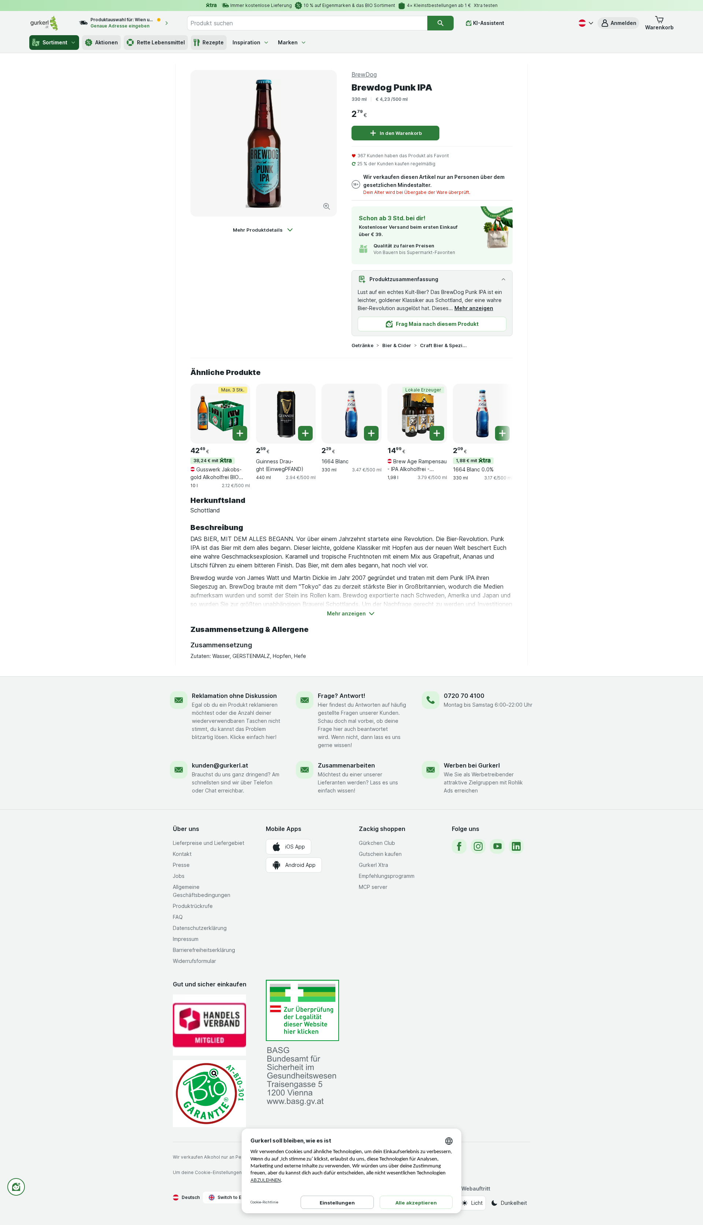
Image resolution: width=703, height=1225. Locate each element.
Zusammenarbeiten (346, 765)
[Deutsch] (585, 23)
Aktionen (106, 42)
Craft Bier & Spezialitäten (443, 345)
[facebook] (459, 846)
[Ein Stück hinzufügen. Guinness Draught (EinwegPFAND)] (305, 433)
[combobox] (307, 23)
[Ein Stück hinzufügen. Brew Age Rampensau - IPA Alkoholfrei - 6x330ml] (436, 433)
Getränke (362, 345)
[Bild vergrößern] (326, 206)
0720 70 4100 (464, 695)
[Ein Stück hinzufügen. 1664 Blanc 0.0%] (502, 433)
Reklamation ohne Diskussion (234, 695)
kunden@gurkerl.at (220, 765)
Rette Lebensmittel (161, 42)
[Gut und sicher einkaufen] (209, 1093)
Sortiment (54, 42)
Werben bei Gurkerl (472, 765)
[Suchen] (440, 23)
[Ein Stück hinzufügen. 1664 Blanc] (371, 433)
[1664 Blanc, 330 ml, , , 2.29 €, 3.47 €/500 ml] (351, 414)
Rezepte (213, 42)
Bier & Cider (396, 345)
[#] (302, 1010)
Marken (288, 42)
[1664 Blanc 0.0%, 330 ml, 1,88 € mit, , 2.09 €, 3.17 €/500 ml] (483, 414)
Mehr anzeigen (473, 308)
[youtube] (497, 846)
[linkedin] (516, 846)
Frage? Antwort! (341, 695)
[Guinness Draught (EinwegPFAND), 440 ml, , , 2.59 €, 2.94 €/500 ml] (286, 414)
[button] (618, 23)
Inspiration (246, 42)
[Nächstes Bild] (498, 413)
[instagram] (478, 846)
